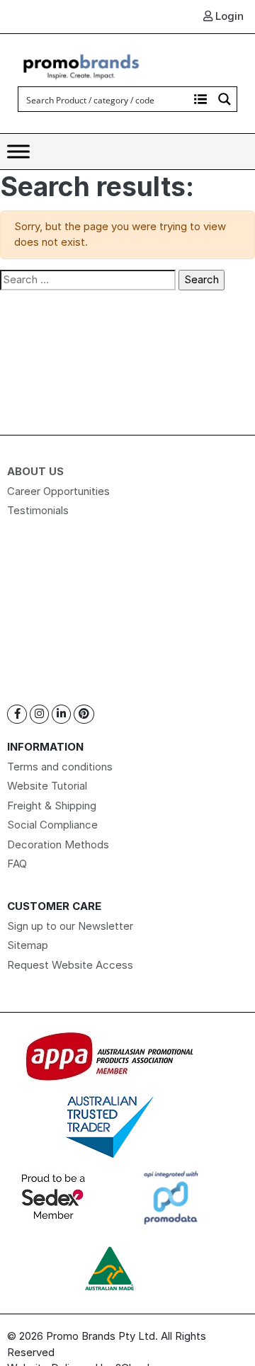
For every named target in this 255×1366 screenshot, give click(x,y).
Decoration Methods (58, 844)
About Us (35, 471)
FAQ (17, 863)
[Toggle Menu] (18, 152)
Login (228, 16)
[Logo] (81, 65)
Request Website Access (70, 965)
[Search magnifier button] (224, 99)
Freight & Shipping (51, 805)
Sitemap (27, 945)
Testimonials (38, 510)
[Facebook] (17, 714)
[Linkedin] (61, 714)
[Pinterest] (84, 714)
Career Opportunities (58, 491)
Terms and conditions (60, 766)
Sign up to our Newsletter (70, 926)
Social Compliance (52, 824)
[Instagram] (39, 714)
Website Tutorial (47, 785)
